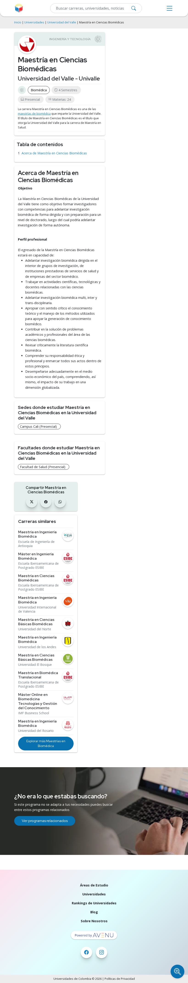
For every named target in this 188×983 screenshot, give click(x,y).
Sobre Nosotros (94, 921)
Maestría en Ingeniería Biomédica (37, 534)
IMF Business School (33, 713)
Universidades (34, 22)
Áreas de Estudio (94, 885)
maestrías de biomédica (34, 114)
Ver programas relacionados (45, 820)
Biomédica (39, 90)
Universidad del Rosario (36, 731)
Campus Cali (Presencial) (38, 426)
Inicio (17, 22)
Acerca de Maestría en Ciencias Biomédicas (54, 153)
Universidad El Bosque (35, 665)
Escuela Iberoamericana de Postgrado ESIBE (38, 565)
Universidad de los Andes (37, 647)
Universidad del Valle (61, 22)
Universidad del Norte (34, 629)
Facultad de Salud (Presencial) (42, 467)
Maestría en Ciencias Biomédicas (36, 578)
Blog (94, 912)
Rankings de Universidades (94, 903)
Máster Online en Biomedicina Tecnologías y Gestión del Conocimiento (37, 701)
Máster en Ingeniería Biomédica (36, 556)
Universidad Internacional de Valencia (37, 609)
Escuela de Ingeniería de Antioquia (36, 544)
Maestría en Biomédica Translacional (38, 675)
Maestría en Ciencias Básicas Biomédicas (36, 621)
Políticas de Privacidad (120, 979)
